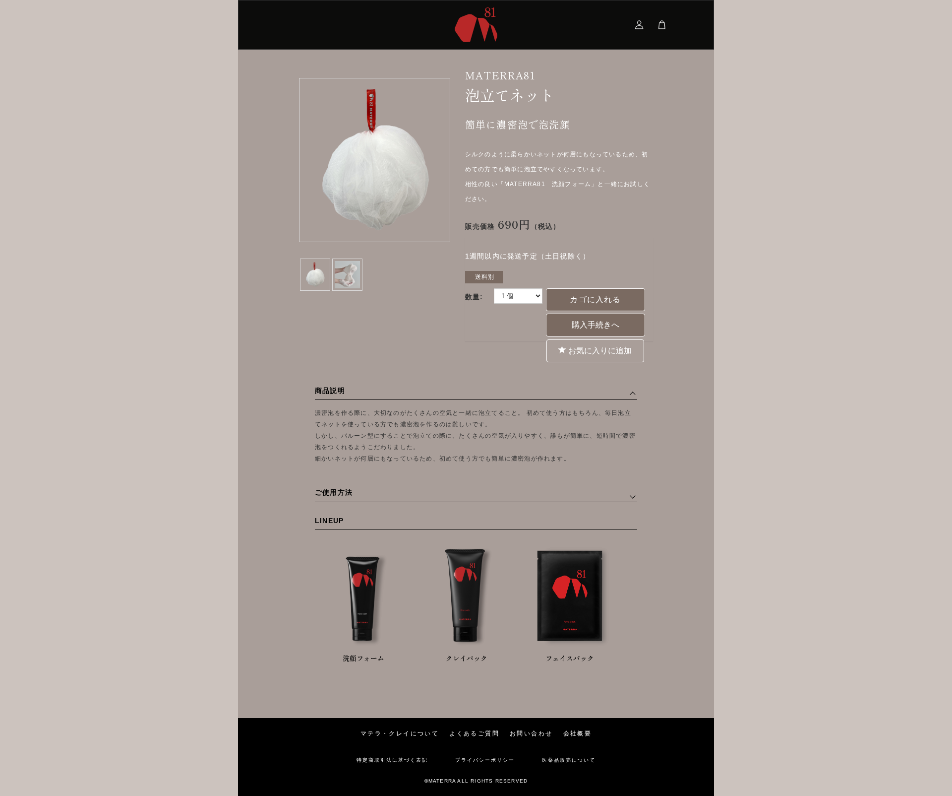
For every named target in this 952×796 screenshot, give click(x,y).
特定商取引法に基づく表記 (392, 760)
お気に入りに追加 (599, 350)
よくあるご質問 (474, 733)
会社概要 (577, 733)
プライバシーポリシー (485, 760)
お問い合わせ (531, 733)
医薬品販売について (568, 760)
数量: (474, 297)
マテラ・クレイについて (399, 733)
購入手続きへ (595, 325)
